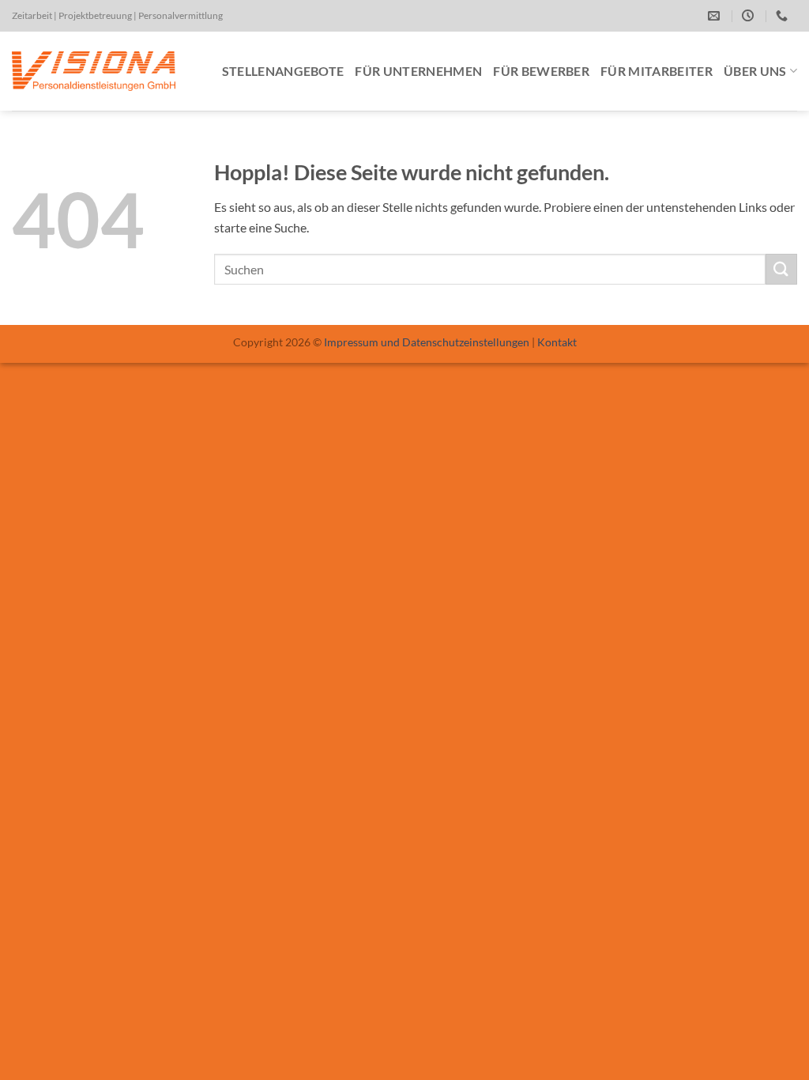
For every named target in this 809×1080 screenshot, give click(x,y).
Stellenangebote (283, 70)
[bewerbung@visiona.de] (716, 16)
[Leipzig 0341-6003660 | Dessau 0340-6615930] (784, 16)
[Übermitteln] (781, 269)
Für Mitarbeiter (656, 70)
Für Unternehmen (418, 70)
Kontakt (557, 342)
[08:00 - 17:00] (750, 16)
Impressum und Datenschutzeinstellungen (426, 342)
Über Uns (755, 70)
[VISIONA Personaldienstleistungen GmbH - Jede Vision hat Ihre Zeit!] (93, 71)
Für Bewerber (541, 70)
